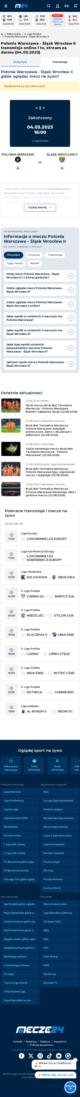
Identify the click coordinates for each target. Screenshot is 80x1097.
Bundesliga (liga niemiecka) (61, 818)
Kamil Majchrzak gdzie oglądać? (22, 930)
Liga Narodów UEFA (16, 818)
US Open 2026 (52, 921)
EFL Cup (48, 870)
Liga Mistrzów (12, 791)
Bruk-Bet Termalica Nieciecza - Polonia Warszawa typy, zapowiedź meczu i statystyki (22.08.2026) (50, 472)
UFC (46, 947)
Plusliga (9, 974)
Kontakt (17, 1041)
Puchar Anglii (52, 861)
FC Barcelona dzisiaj (16, 870)
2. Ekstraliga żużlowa (16, 965)
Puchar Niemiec (53, 879)
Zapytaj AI (70, 1087)
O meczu (34, 254)
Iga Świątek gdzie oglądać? (20, 904)
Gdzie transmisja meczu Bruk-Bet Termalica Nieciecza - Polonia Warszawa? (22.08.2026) (49, 452)
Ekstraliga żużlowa (15, 956)
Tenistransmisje (34, 768)
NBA (46, 930)
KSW (46, 965)
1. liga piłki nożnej (14, 844)
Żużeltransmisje (57, 768)
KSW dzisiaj (51, 956)
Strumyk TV (50, 982)
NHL (46, 939)
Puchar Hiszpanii (54, 853)
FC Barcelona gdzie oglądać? (21, 861)
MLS (46, 791)
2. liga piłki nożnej (14, 853)
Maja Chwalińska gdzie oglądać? (22, 912)
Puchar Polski (12, 835)
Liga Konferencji (14, 800)
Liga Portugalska (54, 844)
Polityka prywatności (42, 1045)
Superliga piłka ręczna (17, 1000)
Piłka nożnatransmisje (11, 768)
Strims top (50, 974)
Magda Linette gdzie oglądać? (22, 939)
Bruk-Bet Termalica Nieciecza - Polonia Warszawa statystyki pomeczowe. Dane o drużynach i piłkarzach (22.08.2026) (49, 430)
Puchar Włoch (52, 888)
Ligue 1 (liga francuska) (57, 835)
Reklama (45, 1041)
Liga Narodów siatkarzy (58, 912)
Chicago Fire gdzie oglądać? (21, 879)
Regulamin (60, 1041)
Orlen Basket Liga (14, 991)
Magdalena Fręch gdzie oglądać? (22, 947)
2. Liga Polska (40, 140)
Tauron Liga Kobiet (15, 982)
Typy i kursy (14, 263)
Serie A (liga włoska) (56, 826)
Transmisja (59, 62)
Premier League (53, 809)
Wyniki (34, 263)
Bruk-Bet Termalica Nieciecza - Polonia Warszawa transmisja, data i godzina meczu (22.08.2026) (51, 492)
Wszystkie (13, 254)
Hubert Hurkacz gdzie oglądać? (22, 921)
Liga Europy (11, 809)
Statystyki (20, 62)
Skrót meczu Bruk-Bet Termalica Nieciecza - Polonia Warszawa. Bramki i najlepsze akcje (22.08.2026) (52, 409)
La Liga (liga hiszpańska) (58, 800)
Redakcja (31, 1041)
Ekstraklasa (11, 826)
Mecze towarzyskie (55, 904)
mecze (21, 6)
